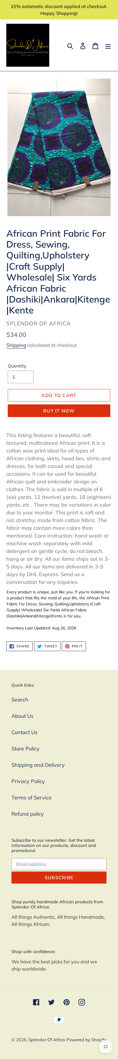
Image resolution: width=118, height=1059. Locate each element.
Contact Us (24, 732)
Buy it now (59, 411)
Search (19, 699)
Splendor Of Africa (46, 1039)
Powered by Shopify (86, 1039)
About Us (22, 716)
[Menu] (108, 45)
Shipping (16, 345)
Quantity (17, 366)
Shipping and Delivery (38, 765)
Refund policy (27, 814)
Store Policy (25, 748)
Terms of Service (31, 797)
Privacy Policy (28, 781)
